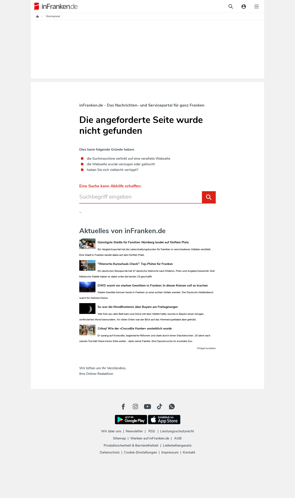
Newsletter (134, 431)
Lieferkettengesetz (177, 445)
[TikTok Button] (159, 406)
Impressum (170, 452)
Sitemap (119, 438)
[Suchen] (209, 197)
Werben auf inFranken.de (149, 438)
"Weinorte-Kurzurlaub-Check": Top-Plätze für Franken (135, 264)
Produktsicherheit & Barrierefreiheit (131, 445)
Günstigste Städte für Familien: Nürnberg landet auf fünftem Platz (143, 242)
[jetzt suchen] (230, 6)
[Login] (243, 6)
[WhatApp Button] (172, 406)
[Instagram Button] (135, 408)
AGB (178, 438)
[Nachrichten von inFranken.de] (54, 6)
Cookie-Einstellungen (140, 452)
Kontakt (189, 452)
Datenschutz (110, 452)
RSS (151, 431)
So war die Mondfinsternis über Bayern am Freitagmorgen (138, 307)
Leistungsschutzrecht (177, 431)
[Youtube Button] (147, 406)
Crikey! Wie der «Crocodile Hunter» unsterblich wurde (135, 328)
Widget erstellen (206, 348)
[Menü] (256, 6)
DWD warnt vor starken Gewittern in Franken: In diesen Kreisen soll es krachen (153, 285)
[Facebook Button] (123, 406)
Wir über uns (111, 431)
